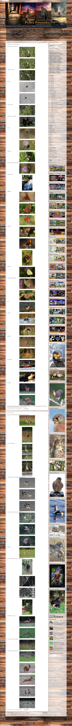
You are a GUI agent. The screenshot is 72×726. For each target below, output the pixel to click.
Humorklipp (15, 35)
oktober (52, 94)
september (53, 95)
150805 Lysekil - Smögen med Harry (56, 108)
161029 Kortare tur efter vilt (57, 646)
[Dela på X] (25, 408)
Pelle (51, 161)
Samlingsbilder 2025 (43, 36)
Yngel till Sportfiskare (52, 150)
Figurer (15, 33)
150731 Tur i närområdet (55, 112)
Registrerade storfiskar (53, 153)
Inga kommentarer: (19, 408)
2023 (51, 80)
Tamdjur (50, 136)
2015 (51, 90)
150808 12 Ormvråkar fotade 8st (56, 104)
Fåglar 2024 (14, 38)
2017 (51, 88)
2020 (51, 84)
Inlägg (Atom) (15, 714)
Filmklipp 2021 (22, 32)
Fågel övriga (51, 130)
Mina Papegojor (27, 35)
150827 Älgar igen (10, 412)
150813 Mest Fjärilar (54, 103)
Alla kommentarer (53, 656)
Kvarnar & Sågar (27, 29)
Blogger (40, 718)
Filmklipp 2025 (47, 32)
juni (52, 115)
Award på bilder (9, 35)
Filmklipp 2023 (34, 32)
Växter (50, 137)
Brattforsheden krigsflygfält (18, 29)
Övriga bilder (51, 145)
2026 (51, 76)
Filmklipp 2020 (15, 32)
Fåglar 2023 (9, 38)
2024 (51, 79)
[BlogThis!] (24, 408)
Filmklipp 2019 (9, 32)
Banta (31, 33)
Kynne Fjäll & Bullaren (15, 30)
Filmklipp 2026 (53, 32)
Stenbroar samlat (56, 641)
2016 (51, 89)
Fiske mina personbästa (53, 152)
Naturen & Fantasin (24, 30)
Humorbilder (21, 35)
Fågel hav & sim (51, 129)
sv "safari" (47, 29)
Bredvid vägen (31, 30)
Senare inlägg (10, 712)
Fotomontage (20, 33)
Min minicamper (9, 33)
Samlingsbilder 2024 (35, 36)
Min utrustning (60, 32)
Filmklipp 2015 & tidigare (39, 30)
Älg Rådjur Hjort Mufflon (53, 132)
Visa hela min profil (52, 162)
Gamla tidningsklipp (44, 33)
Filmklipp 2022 (28, 32)
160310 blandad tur (56, 631)
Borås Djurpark (58, 29)
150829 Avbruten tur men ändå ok (13, 44)
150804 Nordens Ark (54, 109)
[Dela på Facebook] (26, 408)
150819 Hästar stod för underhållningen (57, 100)
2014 (51, 123)
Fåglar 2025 (20, 38)
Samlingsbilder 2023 (26, 36)
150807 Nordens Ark (54, 105)
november (53, 93)
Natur (50, 138)
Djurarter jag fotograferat (43, 38)
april (52, 117)
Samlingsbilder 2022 (18, 36)
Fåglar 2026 (25, 38)
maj (52, 116)
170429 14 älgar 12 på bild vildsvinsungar (57, 621)
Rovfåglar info (33, 35)
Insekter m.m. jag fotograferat (53, 38)
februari (52, 120)
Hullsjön (50, 33)
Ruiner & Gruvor (34, 29)
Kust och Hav (51, 139)
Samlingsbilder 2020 (57, 35)
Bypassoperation (36, 33)
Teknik (50, 144)
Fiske (50, 143)
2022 (51, 81)
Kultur (50, 140)
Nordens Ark (52, 29)
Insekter (50, 133)
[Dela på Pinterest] (27, 408)
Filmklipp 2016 (47, 30)
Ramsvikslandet (41, 29)
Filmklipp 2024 (41, 32)
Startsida (27, 712)
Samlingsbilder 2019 (49, 35)
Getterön (61, 33)
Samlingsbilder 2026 (51, 36)
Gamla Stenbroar (10, 29)
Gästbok (54, 636)
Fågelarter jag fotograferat (33, 38)
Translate (56, 48)
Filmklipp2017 (53, 30)
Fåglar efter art (55, 626)
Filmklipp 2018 (59, 30)
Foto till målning (26, 33)
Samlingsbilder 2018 (41, 35)
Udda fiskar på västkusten (53, 151)
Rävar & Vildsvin (52, 131)
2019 (51, 85)
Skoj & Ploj (9, 30)
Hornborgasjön (55, 33)
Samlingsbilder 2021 (10, 36)
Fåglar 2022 (58, 36)
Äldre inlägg (44, 712)
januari (52, 121)
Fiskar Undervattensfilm (53, 157)
